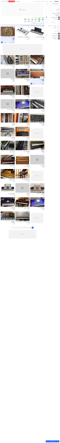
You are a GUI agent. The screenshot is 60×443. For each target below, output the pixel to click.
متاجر (56, 31)
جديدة (58, 25)
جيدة (52, 25)
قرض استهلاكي (38, 1)
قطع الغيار (55, 27)
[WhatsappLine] (3, 42)
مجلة (32, 1)
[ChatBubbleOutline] (5, 42)
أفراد (58, 31)
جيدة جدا (55, 25)
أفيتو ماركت (39, 17)
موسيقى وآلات (35, 17)
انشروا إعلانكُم (11, 1)
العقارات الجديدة (46, 1)
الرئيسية (42, 17)
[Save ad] (43, 27)
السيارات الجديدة (50, 1)
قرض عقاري (42, 1)
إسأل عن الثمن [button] (26, 180)
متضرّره (58, 27)
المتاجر (35, 1)
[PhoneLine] (2, 42)
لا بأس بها (49, 25)
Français (3, 1)
